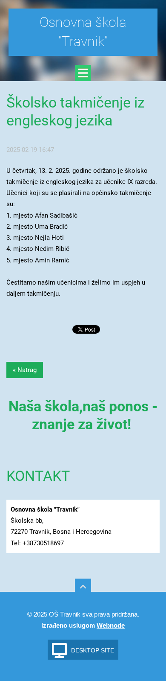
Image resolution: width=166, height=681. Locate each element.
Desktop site (92, 650)
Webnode (111, 625)
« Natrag (25, 370)
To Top (83, 587)
